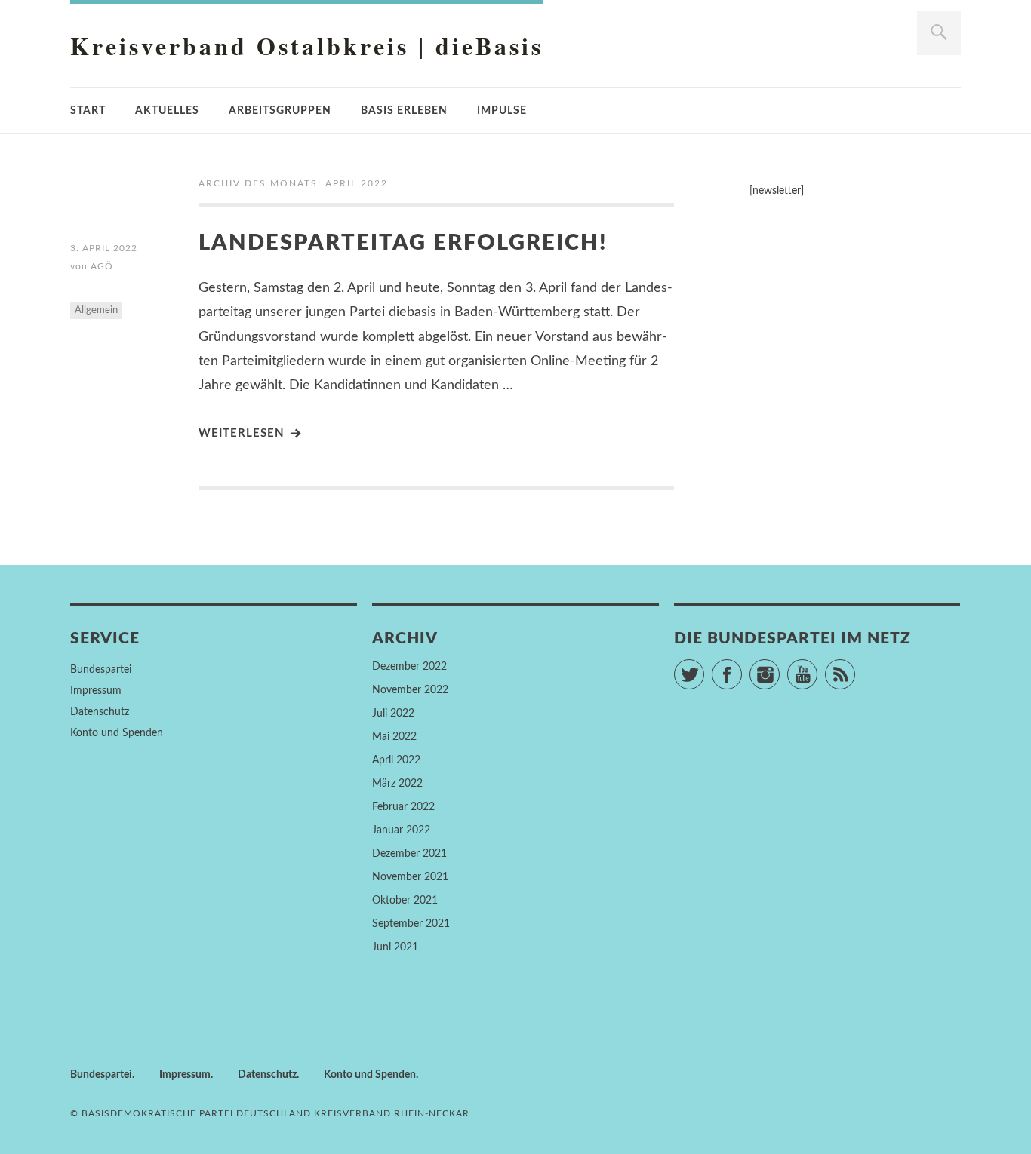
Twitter (703, 667)
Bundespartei (100, 669)
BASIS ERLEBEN (404, 111)
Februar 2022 (403, 807)
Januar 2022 (401, 830)
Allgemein (96, 310)
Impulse (502, 111)
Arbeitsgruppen (280, 111)
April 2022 (396, 760)
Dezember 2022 (409, 666)
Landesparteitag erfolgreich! (403, 243)
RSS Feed (854, 667)
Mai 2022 (394, 737)
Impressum (96, 691)
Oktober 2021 (405, 900)
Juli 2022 (393, 713)
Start (88, 111)
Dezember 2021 (409, 854)
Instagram (779, 667)
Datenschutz (99, 712)
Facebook (741, 667)
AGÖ (102, 266)
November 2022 (410, 690)
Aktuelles (167, 111)
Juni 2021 (395, 947)
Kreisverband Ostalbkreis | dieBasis (306, 45)
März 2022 (397, 783)
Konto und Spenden (116, 733)
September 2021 (411, 924)
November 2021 (410, 877)
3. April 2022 (103, 248)
